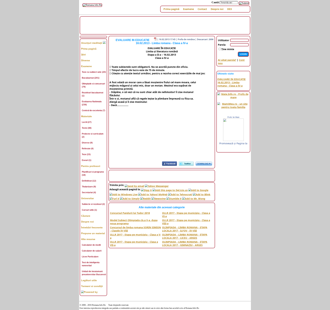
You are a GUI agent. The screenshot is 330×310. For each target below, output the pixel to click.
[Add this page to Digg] (146, 189)
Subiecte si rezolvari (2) (93, 204)
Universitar (87, 198)
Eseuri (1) (86, 160)
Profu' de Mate (233, 117)
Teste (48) (86, 128)
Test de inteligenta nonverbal (91, 264)
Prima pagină (171, 9)
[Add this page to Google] (198, 189)
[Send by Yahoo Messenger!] (157, 185)
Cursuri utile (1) (89, 210)
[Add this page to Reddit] (145, 197)
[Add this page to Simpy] (130, 197)
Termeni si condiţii (92, 286)
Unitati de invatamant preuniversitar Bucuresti (94, 273)
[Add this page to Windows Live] (123, 193)
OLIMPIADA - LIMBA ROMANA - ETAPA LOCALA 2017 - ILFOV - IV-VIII (184, 229)
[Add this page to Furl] (114, 197)
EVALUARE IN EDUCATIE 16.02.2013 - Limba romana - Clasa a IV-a (231, 82)
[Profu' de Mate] (233, 140)
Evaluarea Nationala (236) (92, 103)
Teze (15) (86, 154)
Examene (188, 9)
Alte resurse (88, 239)
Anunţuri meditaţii (92, 43)
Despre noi (217, 9)
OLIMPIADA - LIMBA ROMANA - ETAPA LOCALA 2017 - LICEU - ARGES (184, 236)
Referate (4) (88, 148)
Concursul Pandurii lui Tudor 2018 (130, 213)
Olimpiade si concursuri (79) (93, 85)
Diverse (85, 60)
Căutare (85, 215)
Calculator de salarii (91, 251)
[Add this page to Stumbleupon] (174, 197)
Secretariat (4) (89, 192)
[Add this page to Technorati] (180, 193)
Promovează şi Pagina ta (233, 143)
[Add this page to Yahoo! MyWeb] (152, 193)
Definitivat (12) (89, 181)
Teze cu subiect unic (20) (94, 72)
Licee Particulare (90, 256)
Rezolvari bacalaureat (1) (92, 94)
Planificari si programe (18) (93, 173)
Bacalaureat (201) (90, 78)
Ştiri (83, 54)
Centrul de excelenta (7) (93, 110)
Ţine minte (227, 49)
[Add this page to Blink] (201, 193)
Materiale (86, 116)
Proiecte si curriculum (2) (92, 135)
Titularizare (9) (89, 186)
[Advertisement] (165, 25)
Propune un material (93, 233)
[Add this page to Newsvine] (158, 197)
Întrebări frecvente (92, 227)
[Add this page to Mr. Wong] (193, 197)
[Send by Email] (134, 185)
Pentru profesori (90, 166)
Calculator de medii (91, 245)
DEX (229, 9)
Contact (202, 9)
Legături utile (89, 280)
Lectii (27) (86, 122)
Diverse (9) (87, 143)
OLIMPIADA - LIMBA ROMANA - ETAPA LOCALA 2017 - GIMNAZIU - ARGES (184, 243)
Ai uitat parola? (227, 60)
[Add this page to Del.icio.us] (170, 189)
